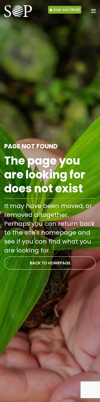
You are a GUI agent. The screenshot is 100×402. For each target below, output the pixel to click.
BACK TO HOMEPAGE (50, 263)
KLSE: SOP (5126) (67, 10)
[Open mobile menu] (93, 11)
